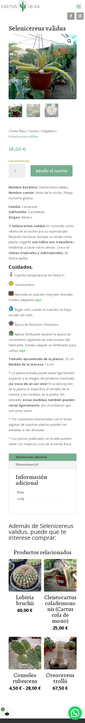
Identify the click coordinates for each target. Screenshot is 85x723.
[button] (69, 41)
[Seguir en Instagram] (80, 16)
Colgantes (48, 131)
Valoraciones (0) (27, 464)
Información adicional (31, 457)
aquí (38, 300)
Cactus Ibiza (17, 131)
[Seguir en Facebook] (71, 16)
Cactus (33, 131)
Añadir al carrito (52, 171)
